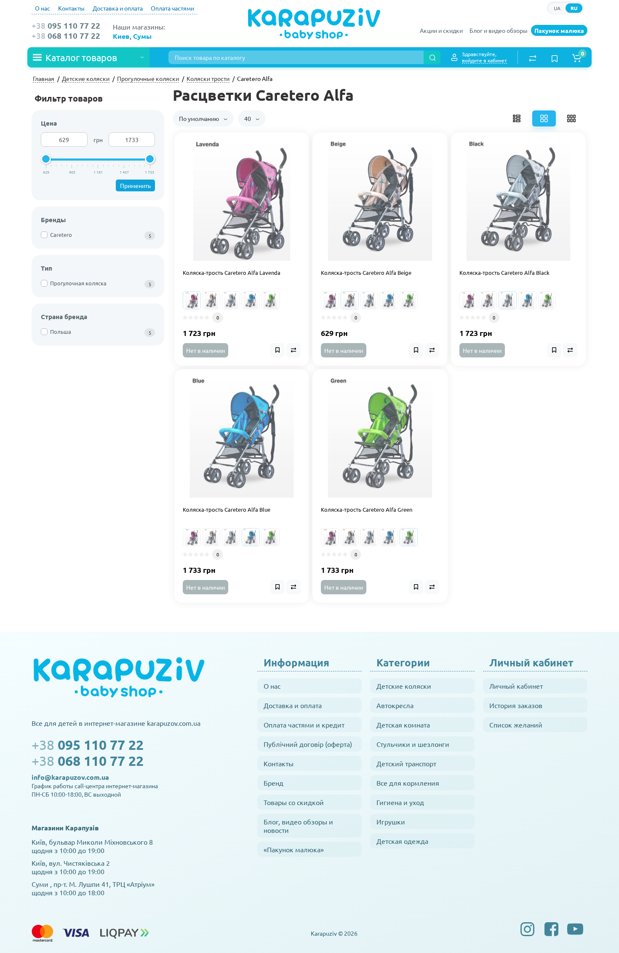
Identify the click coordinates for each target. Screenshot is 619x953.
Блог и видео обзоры (499, 30)
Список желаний (515, 724)
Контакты (71, 8)
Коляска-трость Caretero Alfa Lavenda (231, 272)
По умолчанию (199, 118)
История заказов (515, 705)
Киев (121, 36)
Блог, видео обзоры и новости (298, 825)
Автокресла (395, 705)
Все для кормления (407, 783)
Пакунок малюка (559, 30)
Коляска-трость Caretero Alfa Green (366, 509)
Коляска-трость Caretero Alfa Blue (226, 509)
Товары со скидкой (294, 802)
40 (248, 118)
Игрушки (390, 821)
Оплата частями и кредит (304, 724)
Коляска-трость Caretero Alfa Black (504, 272)
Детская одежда (402, 841)
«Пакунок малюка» (294, 849)
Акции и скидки (441, 30)
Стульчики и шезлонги (412, 744)
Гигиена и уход (400, 802)
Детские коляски (403, 686)
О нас (42, 8)
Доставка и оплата (118, 8)
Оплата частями (172, 8)
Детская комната (403, 724)
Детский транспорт (406, 763)
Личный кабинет (516, 686)
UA (557, 8)
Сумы (142, 36)
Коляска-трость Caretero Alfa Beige (366, 272)
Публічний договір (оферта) (308, 744)
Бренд (273, 783)
